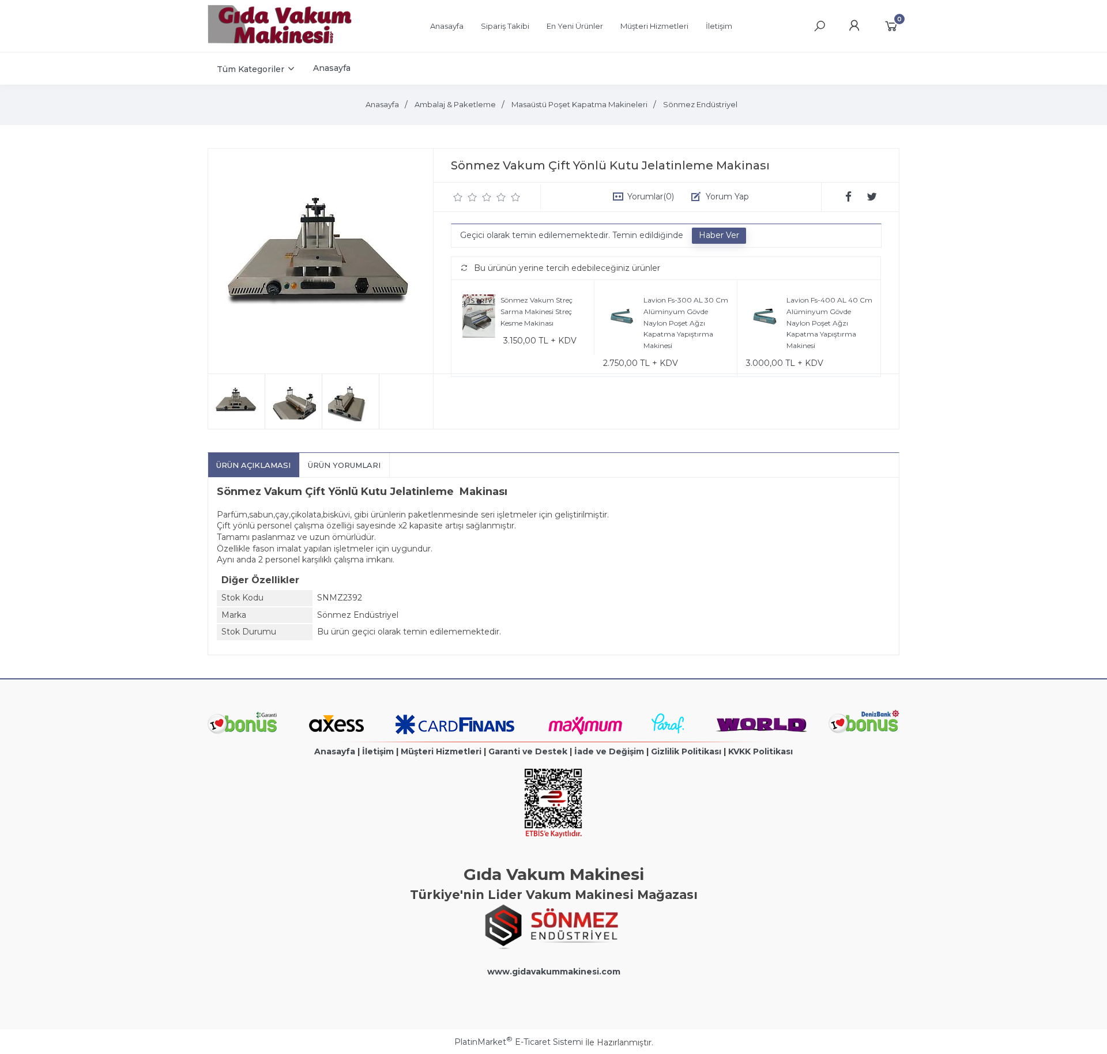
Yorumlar (650, 196)
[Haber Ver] (719, 236)
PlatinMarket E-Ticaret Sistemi (518, 1042)
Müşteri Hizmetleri (441, 751)
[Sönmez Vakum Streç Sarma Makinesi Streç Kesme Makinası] (478, 317)
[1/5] (458, 197)
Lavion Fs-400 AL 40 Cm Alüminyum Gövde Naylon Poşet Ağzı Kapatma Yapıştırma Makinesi (829, 322)
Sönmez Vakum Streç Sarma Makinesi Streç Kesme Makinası (536, 311)
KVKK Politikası (760, 751)
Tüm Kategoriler (250, 69)
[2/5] (465, 197)
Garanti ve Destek (527, 751)
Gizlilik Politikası (686, 751)
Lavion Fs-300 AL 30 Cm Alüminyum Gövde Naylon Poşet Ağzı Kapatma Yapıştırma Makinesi (685, 322)
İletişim (378, 751)
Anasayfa (334, 751)
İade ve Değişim (609, 751)
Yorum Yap (727, 196)
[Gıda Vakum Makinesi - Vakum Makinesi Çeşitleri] (280, 41)
